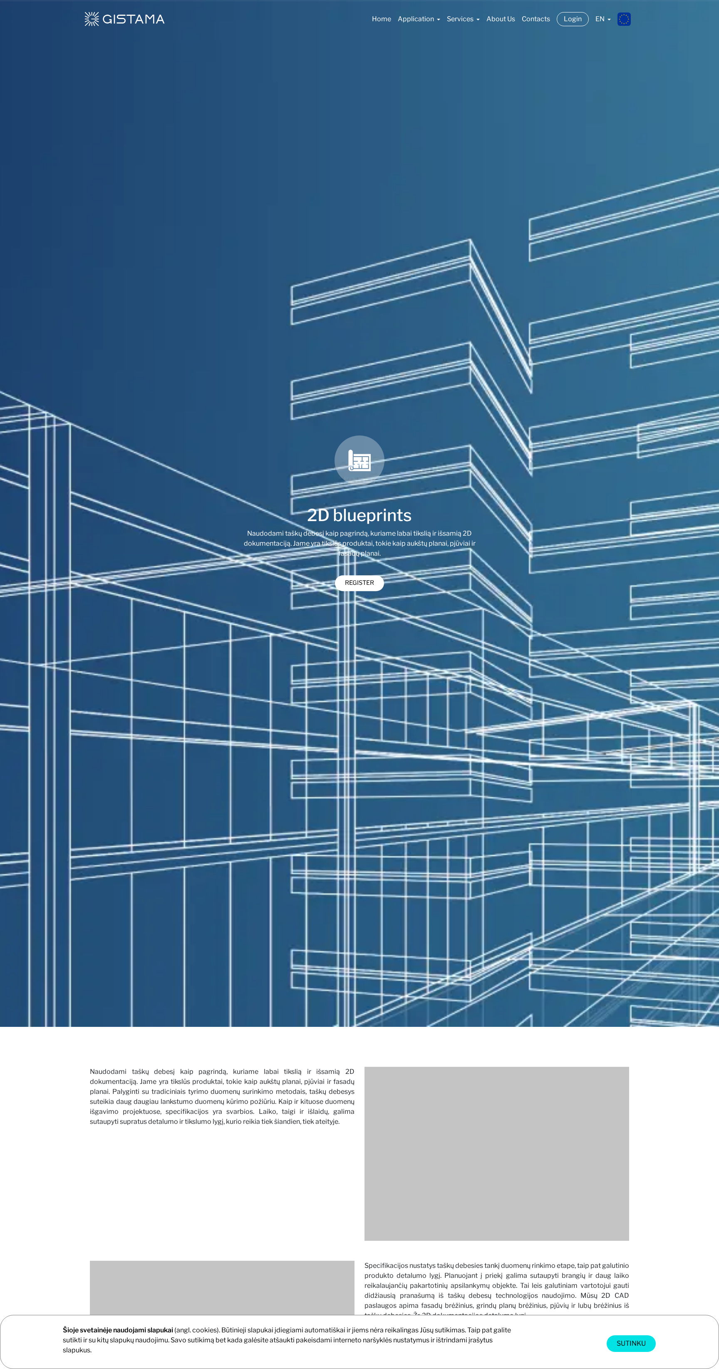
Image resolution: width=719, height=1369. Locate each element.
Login (573, 19)
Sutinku (631, 1343)
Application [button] (416, 19)
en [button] (600, 19)
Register (359, 583)
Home (381, 19)
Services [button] (461, 19)
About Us (500, 19)
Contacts (536, 19)
